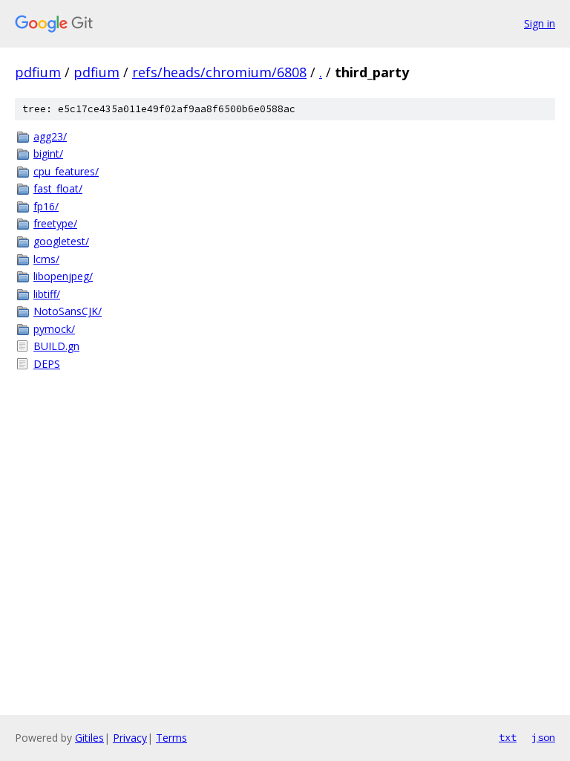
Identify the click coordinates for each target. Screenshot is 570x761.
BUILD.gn (56, 346)
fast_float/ (57, 188)
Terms (171, 738)
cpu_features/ (66, 171)
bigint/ (48, 153)
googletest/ (61, 241)
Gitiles (89, 738)
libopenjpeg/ (63, 276)
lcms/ (46, 259)
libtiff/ (46, 294)
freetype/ (55, 223)
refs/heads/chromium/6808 (219, 72)
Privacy (130, 738)
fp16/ (46, 206)
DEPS (46, 364)
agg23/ (50, 136)
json (543, 737)
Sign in (539, 23)
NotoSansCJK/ (67, 311)
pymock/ (54, 329)
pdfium (38, 72)
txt (508, 737)
